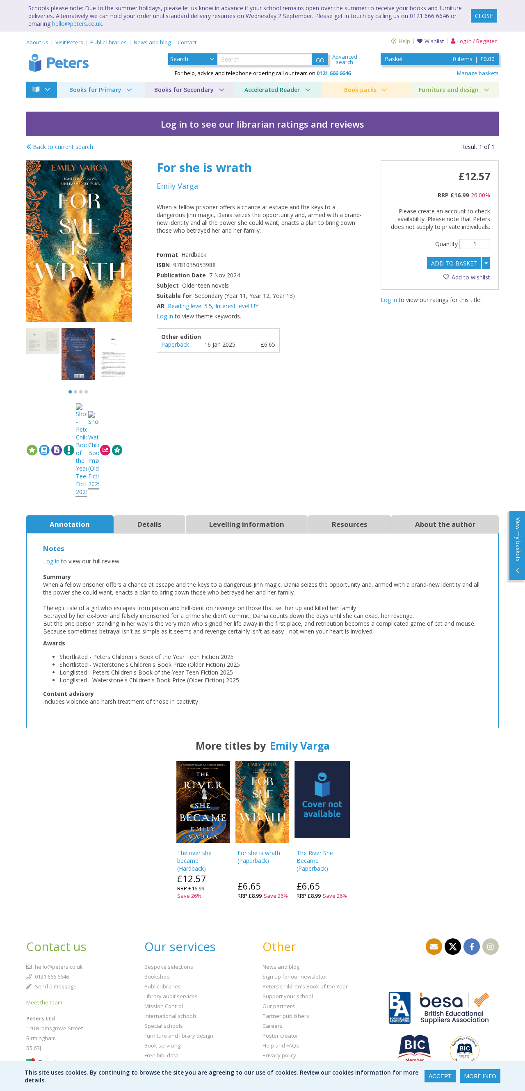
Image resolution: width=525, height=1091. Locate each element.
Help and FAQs (280, 1045)
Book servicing (162, 1045)
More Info (480, 1076)
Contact (187, 42)
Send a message (55, 986)
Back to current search (62, 147)
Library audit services (171, 996)
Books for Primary (95, 90)
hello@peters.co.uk (77, 23)
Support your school (287, 996)
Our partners (278, 1006)
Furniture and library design (178, 1035)
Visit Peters (69, 42)
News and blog (152, 42)
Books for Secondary (184, 90)
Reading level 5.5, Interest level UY (213, 306)
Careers (272, 1025)
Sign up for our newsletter (294, 976)
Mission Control (163, 1006)
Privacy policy (279, 1055)
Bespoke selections (168, 966)
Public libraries (108, 42)
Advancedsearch (344, 59)
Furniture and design (449, 90)
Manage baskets (478, 73)
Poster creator (280, 1035)
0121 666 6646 (51, 976)
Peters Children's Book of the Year (305, 986)
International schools (170, 1016)
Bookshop (157, 976)
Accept (440, 1076)
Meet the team (44, 1002)
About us (37, 42)
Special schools (163, 1025)
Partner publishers (285, 1016)
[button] (70, 391)
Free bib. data (161, 1055)
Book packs (360, 90)
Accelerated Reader (272, 90)
